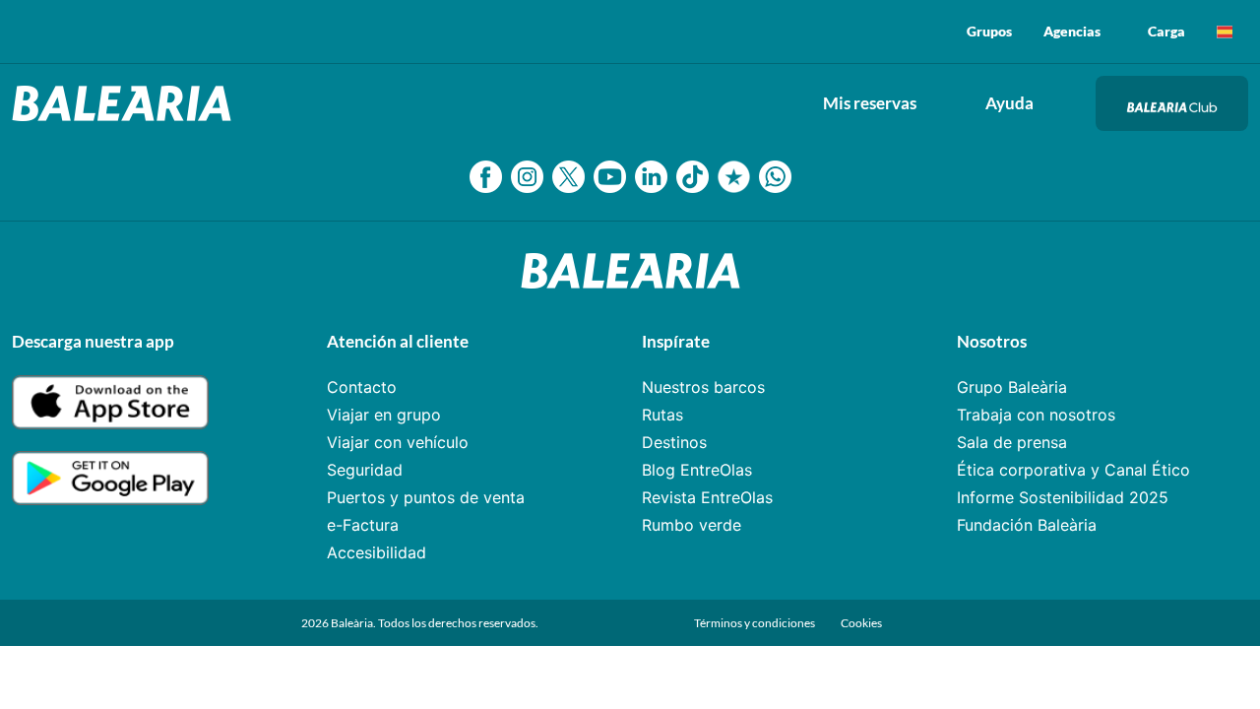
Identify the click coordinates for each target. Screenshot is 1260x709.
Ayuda (1009, 103)
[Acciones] (1224, 31)
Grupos (989, 31)
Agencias (1072, 31)
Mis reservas (869, 103)
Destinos (674, 442)
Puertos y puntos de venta (426, 497)
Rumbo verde (691, 525)
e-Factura (363, 525)
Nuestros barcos (703, 387)
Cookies (861, 622)
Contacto (362, 387)
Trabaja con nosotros (1036, 414)
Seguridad (365, 470)
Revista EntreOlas (707, 497)
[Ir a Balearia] (126, 103)
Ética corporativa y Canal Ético (1073, 470)
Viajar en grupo (384, 414)
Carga (1166, 31)
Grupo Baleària (1012, 387)
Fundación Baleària (1027, 525)
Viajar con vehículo (398, 442)
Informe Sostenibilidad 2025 (1062, 497)
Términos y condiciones (755, 622)
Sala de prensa (1012, 442)
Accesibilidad (376, 552)
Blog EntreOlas (697, 470)
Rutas (662, 414)
